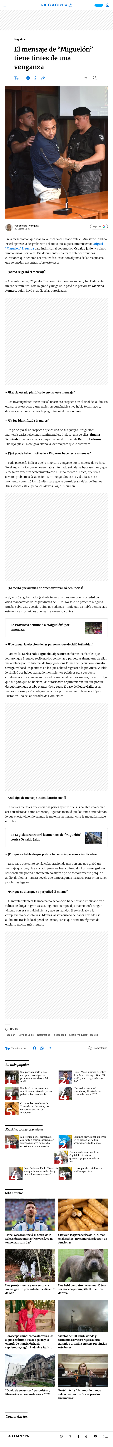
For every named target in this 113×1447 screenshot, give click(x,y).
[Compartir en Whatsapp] (35, 79)
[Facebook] (78, 1437)
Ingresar (107, 5)
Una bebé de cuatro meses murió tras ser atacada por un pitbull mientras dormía (36, 1091)
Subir (105, 1438)
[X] (70, 1437)
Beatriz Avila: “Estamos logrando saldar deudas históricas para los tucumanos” (79, 1394)
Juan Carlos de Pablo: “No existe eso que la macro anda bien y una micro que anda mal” (41, 1171)
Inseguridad (60, 1034)
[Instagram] (61, 1437)
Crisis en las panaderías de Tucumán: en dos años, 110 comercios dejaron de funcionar (82, 1238)
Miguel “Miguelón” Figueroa (83, 1034)
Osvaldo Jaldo (26, 1034)
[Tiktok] (86, 1437)
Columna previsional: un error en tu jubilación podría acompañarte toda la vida (90, 1139)
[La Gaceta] (56, 5)
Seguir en (97, 226)
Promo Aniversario (98, 5)
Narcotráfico (43, 1034)
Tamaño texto (18, 1048)
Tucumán (10, 1034)
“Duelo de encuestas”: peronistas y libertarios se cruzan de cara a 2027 (87, 1091)
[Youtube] (95, 1437)
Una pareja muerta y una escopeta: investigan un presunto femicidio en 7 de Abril (30, 1289)
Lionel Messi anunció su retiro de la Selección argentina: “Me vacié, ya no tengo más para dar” (29, 1238)
